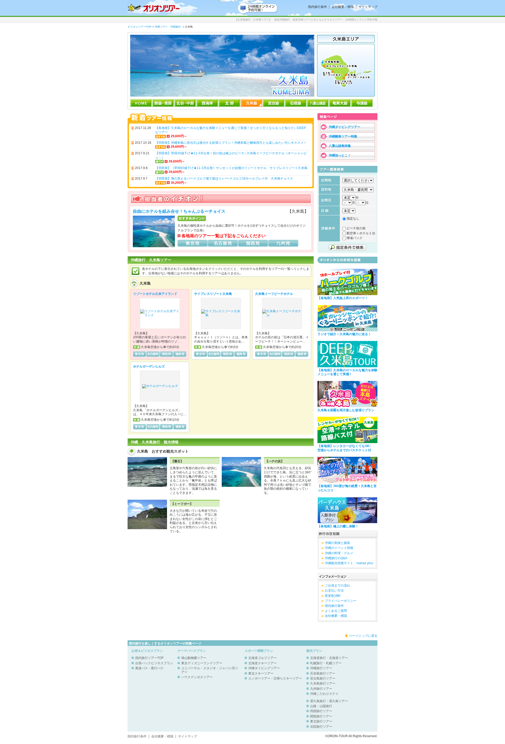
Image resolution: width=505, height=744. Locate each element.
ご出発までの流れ (337, 585)
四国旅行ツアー (321, 711)
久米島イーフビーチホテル (274, 294)
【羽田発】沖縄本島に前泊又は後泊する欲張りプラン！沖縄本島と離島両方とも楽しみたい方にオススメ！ (231, 143)
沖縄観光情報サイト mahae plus (349, 563)
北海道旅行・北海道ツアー (329, 658)
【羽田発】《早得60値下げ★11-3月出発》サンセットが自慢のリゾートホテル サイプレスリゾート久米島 (231, 168)
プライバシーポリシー (340, 601)
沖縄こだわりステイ (324, 694)
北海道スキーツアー (262, 663)
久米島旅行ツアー (322, 683)
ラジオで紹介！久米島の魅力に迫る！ (344, 334)
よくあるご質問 (336, 611)
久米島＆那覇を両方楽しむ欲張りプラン (345, 410)
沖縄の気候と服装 (337, 543)
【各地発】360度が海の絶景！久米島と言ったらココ (347, 488)
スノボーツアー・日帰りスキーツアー (275, 678)
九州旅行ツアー (321, 689)
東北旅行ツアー (321, 721)
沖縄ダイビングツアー (264, 668)
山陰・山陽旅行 (321, 706)
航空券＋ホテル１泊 (361, 233)
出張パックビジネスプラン (154, 663)
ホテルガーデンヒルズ (149, 366)
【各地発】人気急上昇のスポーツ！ (342, 298)
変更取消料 (333, 596)
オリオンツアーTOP (140, 26)
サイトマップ (367, 7)
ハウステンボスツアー (197, 677)
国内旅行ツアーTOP (149, 658)
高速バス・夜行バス (149, 668)
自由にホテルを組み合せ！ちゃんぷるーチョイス (179, 211)
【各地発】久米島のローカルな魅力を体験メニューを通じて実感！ (347, 372)
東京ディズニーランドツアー (201, 663)
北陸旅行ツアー (321, 726)
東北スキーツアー (261, 673)
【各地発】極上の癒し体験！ (337, 526)
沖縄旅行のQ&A (336, 558)
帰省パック (354, 238)
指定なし (353, 218)
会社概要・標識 (343, 7)
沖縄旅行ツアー (321, 668)
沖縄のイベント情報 (339, 548)
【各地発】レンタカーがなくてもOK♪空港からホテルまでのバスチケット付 (344, 448)
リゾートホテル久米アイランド (155, 294)
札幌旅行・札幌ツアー (326, 663)
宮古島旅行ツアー (322, 678)
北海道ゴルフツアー (262, 658)
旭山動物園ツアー (193, 658)
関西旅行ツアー (321, 716)
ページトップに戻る (363, 636)
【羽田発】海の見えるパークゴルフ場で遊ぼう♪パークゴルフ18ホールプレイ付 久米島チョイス (224, 178)
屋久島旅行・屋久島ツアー (329, 701)
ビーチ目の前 (356, 228)
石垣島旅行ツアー (322, 673)
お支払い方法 (334, 590)
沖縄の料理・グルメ (339, 553)
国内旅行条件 (317, 7)
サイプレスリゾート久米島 (213, 294)
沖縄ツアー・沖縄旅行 (168, 26)
